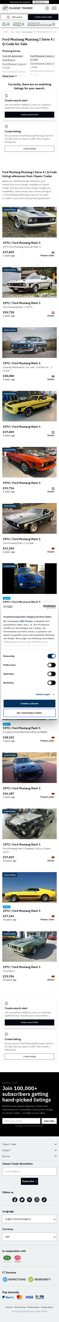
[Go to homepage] (17, 8)
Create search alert (43, 17)
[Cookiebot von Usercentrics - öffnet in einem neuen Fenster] (43, 607)
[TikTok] (44, 1199)
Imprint (9, 1307)
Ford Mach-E (8, 59)
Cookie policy (47, 1307)
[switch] (52, 665)
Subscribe (49, 1120)
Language (8, 1211)
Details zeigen (43, 694)
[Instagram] (36, 1199)
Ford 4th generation (12, 55)
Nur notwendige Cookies (29, 713)
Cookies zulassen (30, 703)
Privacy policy (33, 1307)
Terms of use (20, 1307)
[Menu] (47, 8)
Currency (7, 1229)
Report (6, 598)
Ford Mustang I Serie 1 (14, 71)
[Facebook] (14, 1199)
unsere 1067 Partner (22, 621)
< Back (5, 32)
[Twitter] (22, 1199)
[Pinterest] (29, 1199)
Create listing (29, 148)
